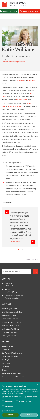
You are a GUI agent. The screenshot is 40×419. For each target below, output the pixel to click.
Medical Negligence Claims (11, 322)
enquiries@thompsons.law (14, 292)
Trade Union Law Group (10, 356)
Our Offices (6, 363)
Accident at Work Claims (10, 329)
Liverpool (20, 80)
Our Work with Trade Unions (12, 353)
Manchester (31, 80)
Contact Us (5, 350)
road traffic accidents (15, 106)
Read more (19, 393)
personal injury (21, 99)
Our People (5, 360)
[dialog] (20, 400)
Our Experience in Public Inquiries (13, 377)
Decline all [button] (29, 415)
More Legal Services (9, 336)
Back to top (31, 260)
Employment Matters (9, 332)
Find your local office (12, 298)
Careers (4, 370)
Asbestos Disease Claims (10, 319)
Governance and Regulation (11, 373)
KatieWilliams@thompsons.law (13, 61)
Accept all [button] (11, 415)
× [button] (37, 384)
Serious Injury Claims (9, 315)
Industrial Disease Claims (11, 325)
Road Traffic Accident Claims (12, 312)
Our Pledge (5, 367)
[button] (20, 410)
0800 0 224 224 (10, 285)
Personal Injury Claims (9, 309)
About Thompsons (8, 346)
